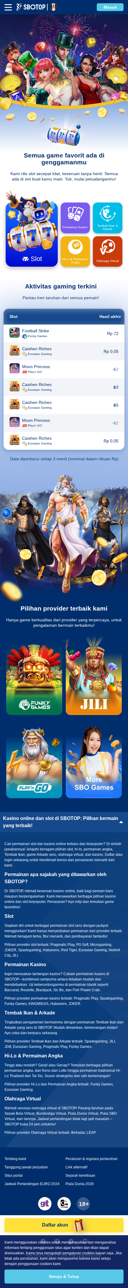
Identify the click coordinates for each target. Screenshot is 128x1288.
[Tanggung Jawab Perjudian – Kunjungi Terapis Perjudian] (44, 1203)
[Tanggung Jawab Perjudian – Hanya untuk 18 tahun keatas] (83, 1203)
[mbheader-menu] (8, 7)
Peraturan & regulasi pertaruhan (91, 1159)
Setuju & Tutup (64, 1276)
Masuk (110, 7)
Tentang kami (15, 1159)
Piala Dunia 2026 (79, 1184)
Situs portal (13, 1175)
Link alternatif (76, 1167)
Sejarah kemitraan (80, 1175)
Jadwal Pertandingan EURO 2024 (32, 1184)
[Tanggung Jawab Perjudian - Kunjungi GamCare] (64, 1203)
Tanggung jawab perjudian (26, 1167)
